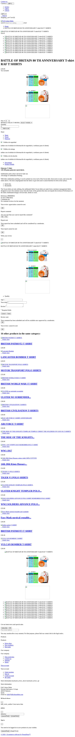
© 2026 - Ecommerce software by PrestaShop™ (16, 734)
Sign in (7, 674)
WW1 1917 (6, 450)
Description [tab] (8, 162)
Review (3, 306)
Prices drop (8, 643)
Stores (6, 662)
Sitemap (7, 660)
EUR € (7, 7)
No (2, 216)
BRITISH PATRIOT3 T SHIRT (16, 531)
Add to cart (5, 128)
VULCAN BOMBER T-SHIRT (16, 544)
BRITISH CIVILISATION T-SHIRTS (19, 410)
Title (2, 300)
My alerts (7, 677)
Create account (9, 676)
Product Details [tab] (9, 164)
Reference (4, 196)
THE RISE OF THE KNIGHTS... (17, 437)
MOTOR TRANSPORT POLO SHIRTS (21, 370)
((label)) (3, 714)
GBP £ (7, 9)
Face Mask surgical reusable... (16, 517)
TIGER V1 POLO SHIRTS (14, 477)
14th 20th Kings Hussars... (14, 464)
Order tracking (9, 672)
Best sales (8, 647)
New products (9, 645)
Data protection (9, 657)
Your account (5, 665)
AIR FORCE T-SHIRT (12, 424)
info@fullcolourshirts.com (15, 694)
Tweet (6, 137)
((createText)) (15, 716)
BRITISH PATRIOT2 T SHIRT (16, 343)
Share (6, 135)
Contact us (4, 1)
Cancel (3, 313)
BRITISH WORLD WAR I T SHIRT (19, 383)
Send (8, 313)
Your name (4, 302)
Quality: (7, 296)
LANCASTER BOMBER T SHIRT (18, 357)
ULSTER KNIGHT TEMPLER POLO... (21, 491)
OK (2, 208)
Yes (6, 216)
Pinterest (7, 139)
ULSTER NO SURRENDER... (16, 397)
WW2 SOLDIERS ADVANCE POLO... (20, 504)
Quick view (5, 339)
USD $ (7, 10)
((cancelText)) (5, 716)
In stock (3, 197)
